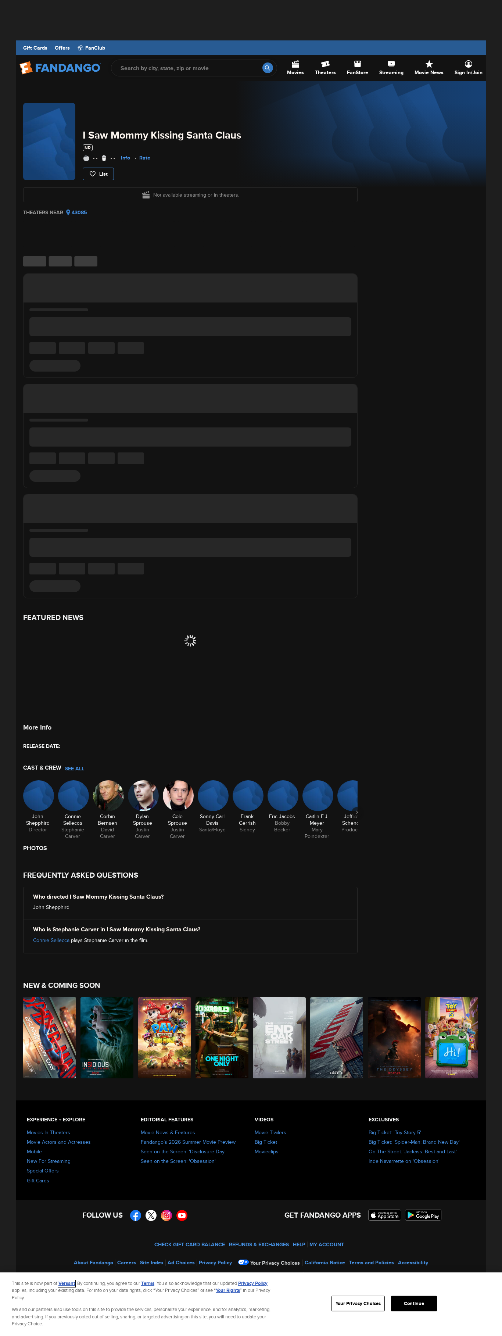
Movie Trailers (270, 1132)
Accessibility (413, 1262)
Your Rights (228, 1290)
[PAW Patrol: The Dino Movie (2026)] (165, 1037)
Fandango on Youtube (181, 1215)
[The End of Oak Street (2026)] (279, 1037)
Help (299, 1244)
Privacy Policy (215, 1262)
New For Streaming (49, 1161)
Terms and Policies (371, 1262)
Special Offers (43, 1170)
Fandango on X (151, 1215)
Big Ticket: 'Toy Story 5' (395, 1132)
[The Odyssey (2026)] (395, 1037)
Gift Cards (35, 48)
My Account (326, 1244)
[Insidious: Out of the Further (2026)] (107, 1037)
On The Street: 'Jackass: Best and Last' (413, 1151)
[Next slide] (357, 812)
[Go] (267, 67)
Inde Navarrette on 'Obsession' (404, 1161)
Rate (144, 158)
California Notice (325, 1262)
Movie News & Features (168, 1132)
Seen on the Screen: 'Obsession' (178, 1161)
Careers (126, 1262)
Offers (62, 48)
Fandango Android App (423, 1215)
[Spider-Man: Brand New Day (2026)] (50, 1037)
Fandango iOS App (384, 1215)
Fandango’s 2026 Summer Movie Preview (188, 1142)
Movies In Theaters (48, 1132)
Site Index (152, 1262)
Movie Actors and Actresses (59, 1142)
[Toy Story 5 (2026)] (452, 1037)
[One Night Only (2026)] (222, 1037)
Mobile (34, 1151)
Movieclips (267, 1151)
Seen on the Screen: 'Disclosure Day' (183, 1151)
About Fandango (93, 1262)
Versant (66, 1283)
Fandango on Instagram (166, 1215)
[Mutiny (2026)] (337, 1037)
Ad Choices (181, 1262)
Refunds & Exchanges (259, 1244)
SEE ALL (74, 768)
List (103, 174)
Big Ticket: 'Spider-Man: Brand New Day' (414, 1142)
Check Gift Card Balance (189, 1244)
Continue (414, 1303)
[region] (251, 1304)
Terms (147, 1283)
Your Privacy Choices (275, 1263)
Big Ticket (266, 1142)
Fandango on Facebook (135, 1215)
